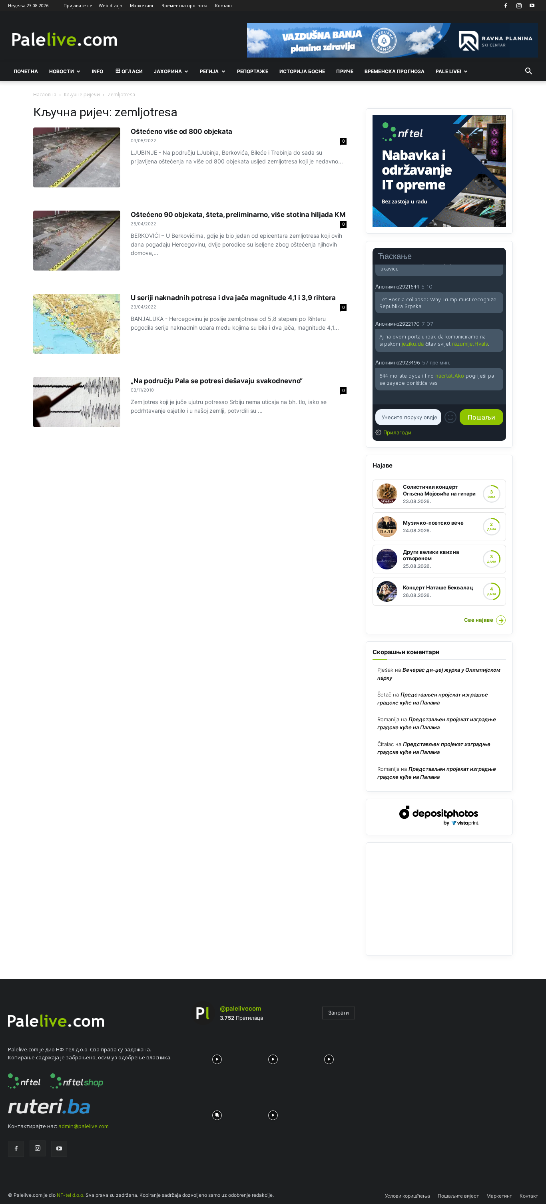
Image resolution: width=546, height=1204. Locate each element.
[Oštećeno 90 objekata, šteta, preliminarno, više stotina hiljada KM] (76, 241)
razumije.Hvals (470, 343)
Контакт (223, 5)
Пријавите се (78, 5)
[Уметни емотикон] (450, 417)
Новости (61, 71)
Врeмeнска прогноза (394, 71)
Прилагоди (397, 432)
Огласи (132, 71)
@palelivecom (240, 1008)
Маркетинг (142, 5)
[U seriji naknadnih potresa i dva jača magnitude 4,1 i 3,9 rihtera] (76, 324)
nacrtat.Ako (449, 375)
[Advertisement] (439, 899)
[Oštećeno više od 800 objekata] (76, 157)
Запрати (338, 1012)
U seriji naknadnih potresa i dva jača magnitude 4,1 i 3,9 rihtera (233, 298)
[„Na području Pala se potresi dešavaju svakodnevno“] (76, 402)
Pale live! (448, 71)
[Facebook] (506, 5)
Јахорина (168, 71)
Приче (344, 71)
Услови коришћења (407, 1196)
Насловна (44, 94)
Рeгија (209, 71)
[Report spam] (499, 286)
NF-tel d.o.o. (70, 1195)
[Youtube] (532, 5)
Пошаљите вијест (458, 1196)
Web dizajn (110, 5)
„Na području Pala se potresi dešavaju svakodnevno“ (217, 381)
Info (97, 71)
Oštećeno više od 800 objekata (181, 131)
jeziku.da (413, 343)
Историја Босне (302, 71)
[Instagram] (519, 5)
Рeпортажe (252, 71)
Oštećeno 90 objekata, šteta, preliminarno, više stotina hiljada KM (238, 215)
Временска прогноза (184, 5)
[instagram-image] (217, 1057)
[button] (528, 72)
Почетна (26, 71)
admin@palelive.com (83, 1126)
